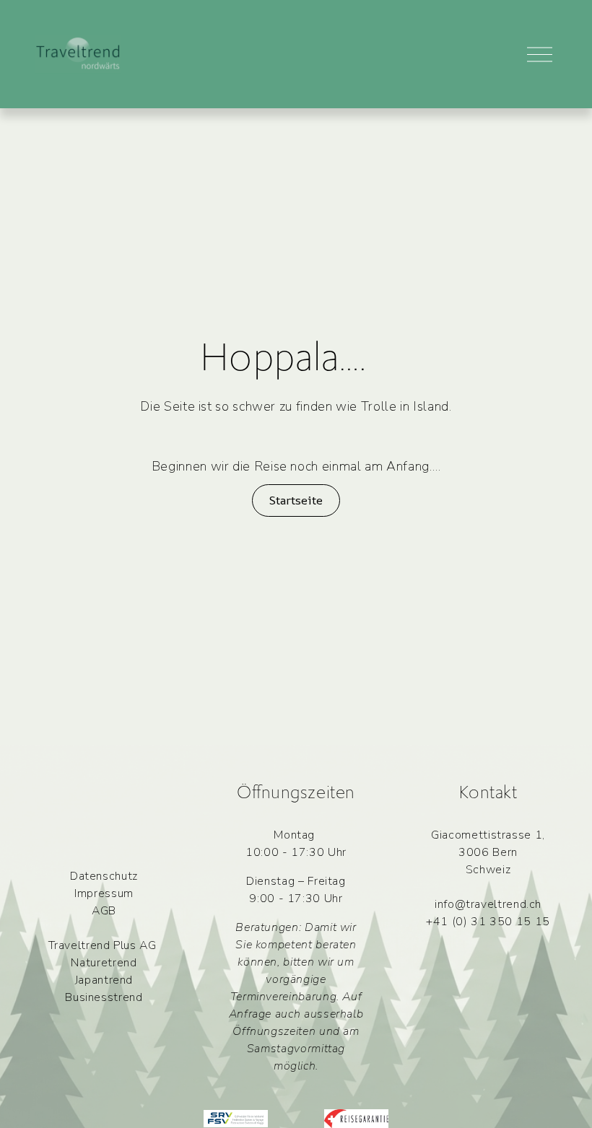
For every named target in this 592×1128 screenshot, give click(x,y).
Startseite (296, 500)
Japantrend (104, 980)
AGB (104, 911)
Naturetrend (103, 963)
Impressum (104, 893)
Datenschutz (104, 876)
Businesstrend (103, 997)
